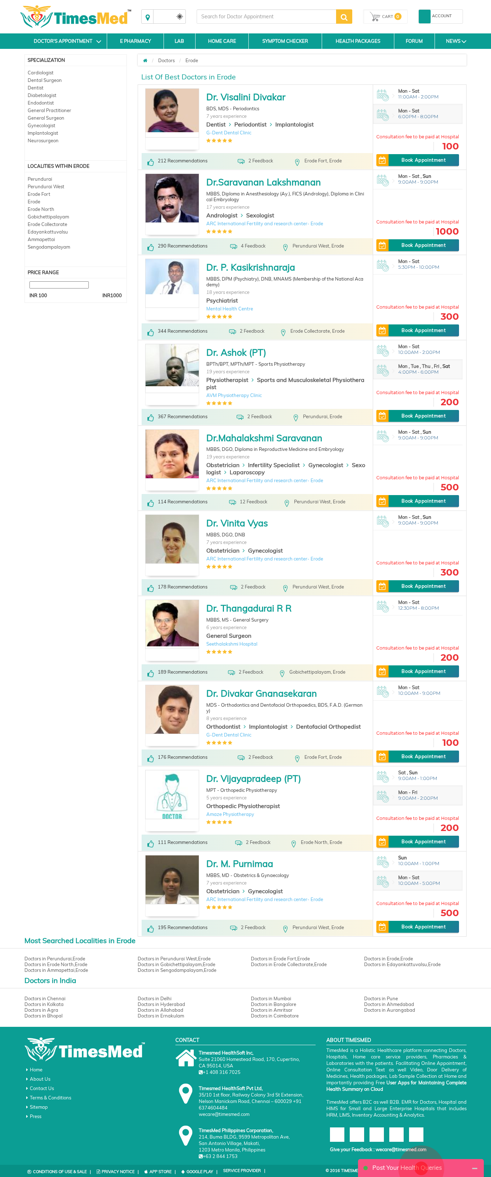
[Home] (145, 60)
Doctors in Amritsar (272, 1010)
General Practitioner (49, 110)
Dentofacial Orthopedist (328, 726)
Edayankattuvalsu (48, 232)
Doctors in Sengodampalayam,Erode (177, 970)
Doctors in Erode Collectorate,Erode (289, 964)
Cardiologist (41, 72)
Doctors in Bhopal (43, 1016)
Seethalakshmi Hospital (231, 644)
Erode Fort (39, 194)
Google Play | (202, 1171)
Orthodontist (223, 726)
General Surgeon (46, 118)
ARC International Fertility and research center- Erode (264, 223)
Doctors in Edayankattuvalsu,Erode (402, 964)
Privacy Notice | (120, 1171)
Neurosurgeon (43, 140)
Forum (414, 41)
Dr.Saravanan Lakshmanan (263, 182)
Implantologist (43, 133)
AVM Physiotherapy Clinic (234, 395)
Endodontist (41, 103)
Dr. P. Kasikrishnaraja (250, 267)
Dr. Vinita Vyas (237, 523)
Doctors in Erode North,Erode (55, 964)
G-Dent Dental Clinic (228, 132)
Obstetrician (222, 465)
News (453, 41)
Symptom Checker (285, 41)
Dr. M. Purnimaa (239, 863)
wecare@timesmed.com (401, 1149)
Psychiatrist (222, 300)
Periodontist (250, 124)
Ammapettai (41, 239)
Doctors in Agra (41, 1010)
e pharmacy (135, 41)
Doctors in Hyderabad (161, 1004)
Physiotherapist (227, 379)
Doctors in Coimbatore (275, 1016)
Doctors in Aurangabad (389, 1010)
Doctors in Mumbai (271, 998)
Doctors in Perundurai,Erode (54, 958)
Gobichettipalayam (48, 217)
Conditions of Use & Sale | (62, 1171)
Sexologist (260, 215)
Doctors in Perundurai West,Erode (174, 958)
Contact (187, 1040)
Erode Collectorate (47, 224)
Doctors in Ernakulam (161, 1016)
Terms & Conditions (50, 1097)
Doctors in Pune (381, 998)
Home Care (222, 41)
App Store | (163, 1171)
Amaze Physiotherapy (230, 814)
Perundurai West (46, 186)
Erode (34, 201)
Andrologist (222, 215)
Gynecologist (41, 125)
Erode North (41, 209)
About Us (40, 1079)
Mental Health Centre (229, 308)
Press (35, 1116)
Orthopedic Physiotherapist (243, 805)
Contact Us (42, 1088)
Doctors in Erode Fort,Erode (280, 958)
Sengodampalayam (49, 247)
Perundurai (40, 179)
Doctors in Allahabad (160, 1010)
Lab (179, 41)
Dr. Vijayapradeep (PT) (253, 778)
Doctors (166, 60)
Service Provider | (244, 1170)
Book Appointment (423, 160)
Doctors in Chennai (44, 998)
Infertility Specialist (274, 465)
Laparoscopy (247, 472)
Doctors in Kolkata (44, 1004)
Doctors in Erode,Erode (388, 958)
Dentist (35, 88)
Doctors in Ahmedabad (389, 1004)
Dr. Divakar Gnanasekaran (261, 693)
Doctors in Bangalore (273, 1004)
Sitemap (39, 1107)
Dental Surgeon (45, 80)
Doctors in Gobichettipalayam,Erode (176, 964)
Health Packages (358, 41)
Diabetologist (42, 95)
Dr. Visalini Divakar (245, 96)
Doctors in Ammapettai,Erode (56, 970)
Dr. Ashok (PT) (236, 352)
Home (36, 1069)
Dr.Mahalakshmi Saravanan (264, 437)
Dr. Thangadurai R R (249, 608)
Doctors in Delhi (154, 998)
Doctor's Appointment (63, 41)
